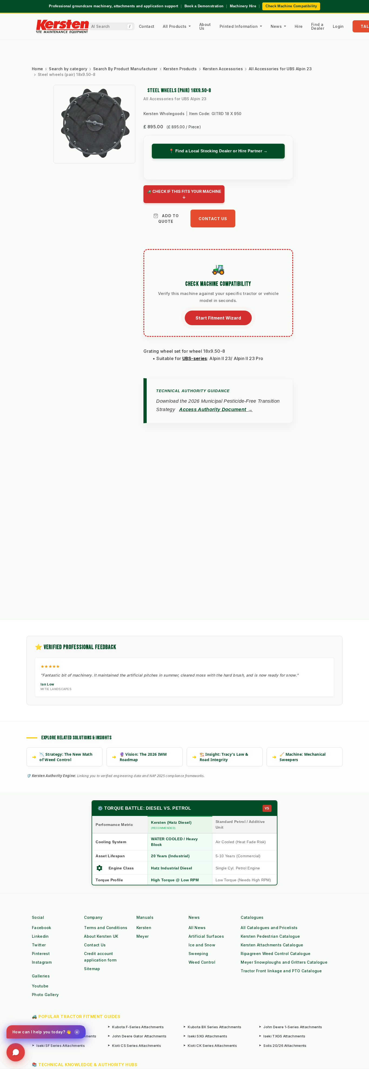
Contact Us (213, 218)
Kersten (143, 927)
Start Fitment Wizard (218, 318)
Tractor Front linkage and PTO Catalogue (281, 971)
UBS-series (194, 358)
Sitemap (92, 968)
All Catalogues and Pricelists (269, 927)
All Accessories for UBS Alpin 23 (174, 98)
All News (197, 927)
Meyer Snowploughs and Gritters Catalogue (284, 962)
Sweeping (198, 953)
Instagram (42, 962)
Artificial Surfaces (206, 936)
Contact (146, 26)
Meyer (142, 936)
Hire (299, 26)
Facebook (41, 927)
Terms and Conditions (105, 927)
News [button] (277, 26)
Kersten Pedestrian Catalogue (270, 936)
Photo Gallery (45, 994)
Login (338, 26)
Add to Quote (168, 218)
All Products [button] (175, 26)
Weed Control (202, 962)
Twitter (39, 945)
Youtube (40, 986)
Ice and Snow (202, 945)
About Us (205, 26)
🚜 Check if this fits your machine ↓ (184, 194)
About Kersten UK (101, 936)
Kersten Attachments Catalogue (272, 945)
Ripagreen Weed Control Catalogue (275, 953)
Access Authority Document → (216, 409)
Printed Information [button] (239, 26)
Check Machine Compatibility (291, 6)
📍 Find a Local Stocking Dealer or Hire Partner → (218, 151)
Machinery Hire (243, 6)
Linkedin (40, 936)
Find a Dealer (317, 26)
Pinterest (41, 953)
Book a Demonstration (204, 6)
